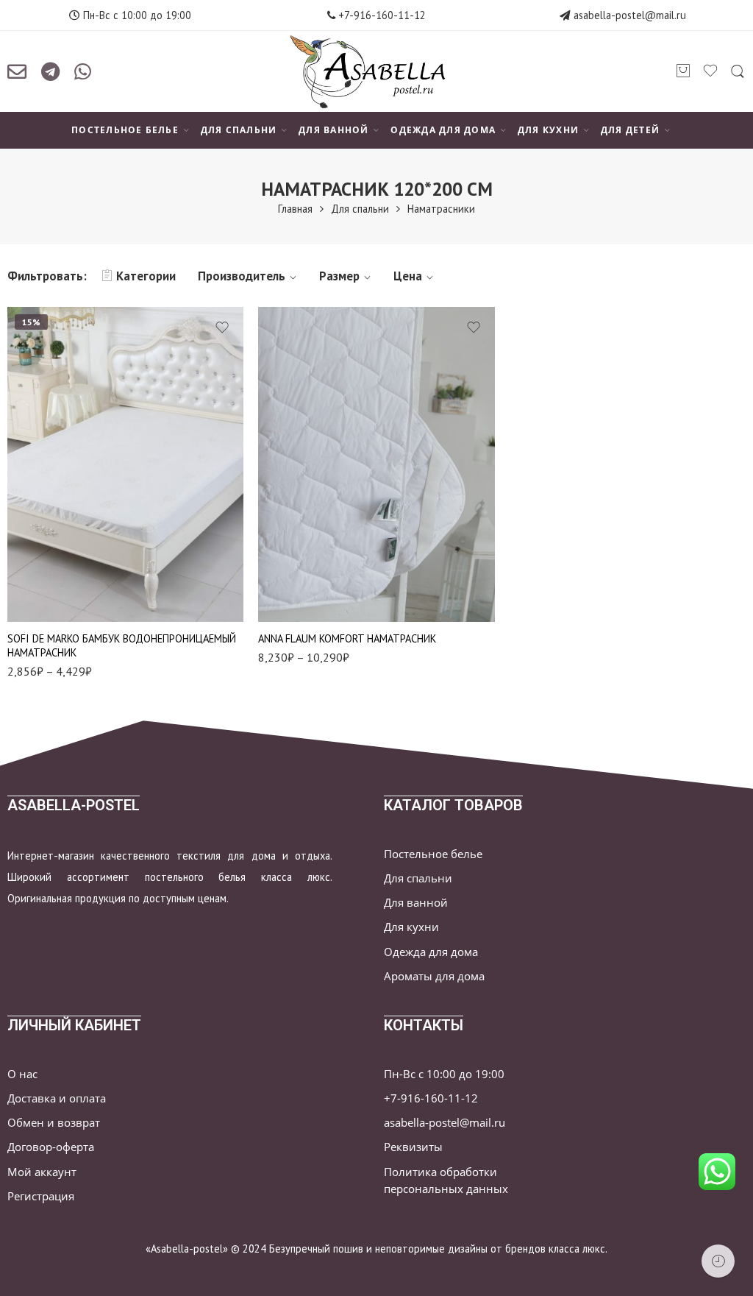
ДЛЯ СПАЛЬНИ (239, 130)
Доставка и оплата (56, 1098)
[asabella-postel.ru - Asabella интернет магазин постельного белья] (376, 71)
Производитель (241, 276)
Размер (339, 276)
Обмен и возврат (53, 1123)
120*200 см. (48, 553)
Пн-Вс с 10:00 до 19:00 (444, 1074)
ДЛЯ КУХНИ (548, 130)
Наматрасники (441, 209)
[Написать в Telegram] (50, 71)
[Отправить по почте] (16, 71)
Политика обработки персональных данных (446, 1180)
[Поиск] (737, 71)
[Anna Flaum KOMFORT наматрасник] (376, 464)
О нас (22, 1074)
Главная (295, 209)
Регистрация (40, 1196)
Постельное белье (433, 854)
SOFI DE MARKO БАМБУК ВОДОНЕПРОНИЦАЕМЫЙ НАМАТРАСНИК (121, 645)
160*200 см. (48, 597)
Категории (146, 276)
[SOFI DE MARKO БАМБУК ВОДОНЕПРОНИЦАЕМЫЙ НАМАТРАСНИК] (125, 464)
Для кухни (411, 927)
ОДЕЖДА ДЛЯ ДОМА (443, 130)
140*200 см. (48, 575)
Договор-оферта (50, 1147)
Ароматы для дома (434, 976)
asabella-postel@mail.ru (630, 15)
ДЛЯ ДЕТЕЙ (630, 130)
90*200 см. (47, 530)
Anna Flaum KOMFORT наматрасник (347, 638)
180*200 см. (298, 600)
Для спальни (360, 209)
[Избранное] (222, 327)
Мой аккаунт (41, 1172)
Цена (407, 276)
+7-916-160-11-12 (380, 15)
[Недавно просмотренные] (718, 1261)
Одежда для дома (431, 952)
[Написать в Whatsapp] (82, 71)
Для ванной (416, 903)
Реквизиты (413, 1147)
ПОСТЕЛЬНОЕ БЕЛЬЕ (125, 130)
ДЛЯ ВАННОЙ (333, 130)
